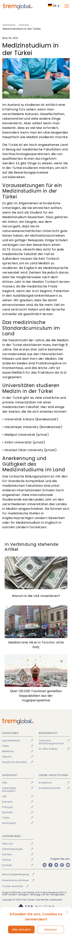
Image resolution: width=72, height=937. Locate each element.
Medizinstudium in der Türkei (22, 29)
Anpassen (50, 929)
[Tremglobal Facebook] (50, 865)
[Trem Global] (36, 721)
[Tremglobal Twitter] (56, 865)
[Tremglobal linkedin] (44, 865)
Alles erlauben (21, 929)
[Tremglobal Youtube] (68, 865)
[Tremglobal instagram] (62, 865)
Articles (24, 25)
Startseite (9, 25)
